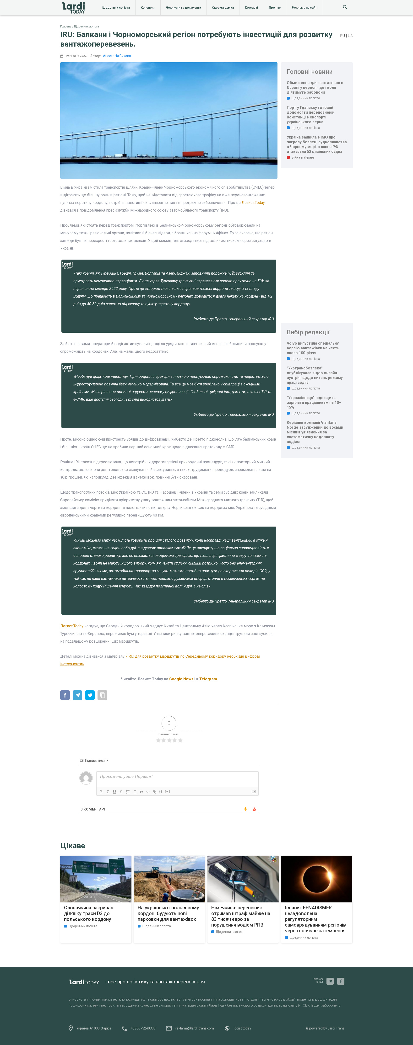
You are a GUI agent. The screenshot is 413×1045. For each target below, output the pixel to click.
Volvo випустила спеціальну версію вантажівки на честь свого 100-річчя (313, 348)
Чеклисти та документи (183, 7)
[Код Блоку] (148, 792)
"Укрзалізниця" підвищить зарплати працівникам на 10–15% (314, 402)
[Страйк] (121, 792)
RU (343, 35)
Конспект (148, 7)
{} (161, 791)
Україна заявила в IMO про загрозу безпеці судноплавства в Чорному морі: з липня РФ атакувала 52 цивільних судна (317, 144)
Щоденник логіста (116, 7)
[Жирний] (101, 792)
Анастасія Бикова (117, 56)
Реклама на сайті (304, 7)
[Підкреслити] (114, 792)
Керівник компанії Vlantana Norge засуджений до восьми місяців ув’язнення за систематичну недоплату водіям (315, 432)
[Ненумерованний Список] (134, 792)
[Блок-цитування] (141, 792)
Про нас (275, 7)
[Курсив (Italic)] (107, 792)
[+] (167, 791)
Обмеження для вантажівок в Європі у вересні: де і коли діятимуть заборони (315, 87)
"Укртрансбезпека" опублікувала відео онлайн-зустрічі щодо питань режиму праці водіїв (315, 375)
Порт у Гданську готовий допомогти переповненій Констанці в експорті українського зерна (310, 114)
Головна (65, 26)
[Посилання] (154, 792)
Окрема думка (223, 7)
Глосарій (251, 7)
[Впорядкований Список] (128, 792)
